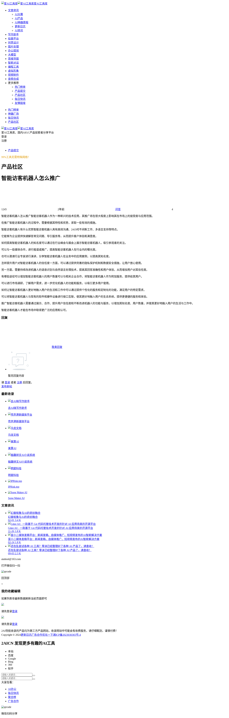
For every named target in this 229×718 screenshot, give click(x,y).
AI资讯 (19, 30)
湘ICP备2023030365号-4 (67, 634)
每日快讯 (20, 99)
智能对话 (13, 62)
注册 (19, 382)
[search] (33, 675)
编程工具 (13, 66)
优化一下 (47, 634)
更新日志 (20, 26)
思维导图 (13, 58)
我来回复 (57, 347)
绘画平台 (13, 38)
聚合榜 (12, 697)
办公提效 (13, 50)
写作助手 (13, 34)
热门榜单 (20, 86)
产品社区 (20, 95)
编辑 (17, 591)
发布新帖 (6, 386)
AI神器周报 (21, 22)
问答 (118, 209)
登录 (7, 382)
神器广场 (13, 113)
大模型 (12, 54)
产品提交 (20, 90)
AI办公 (12, 689)
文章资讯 (13, 10)
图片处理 (13, 46)
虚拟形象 (13, 70)
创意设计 (13, 42)
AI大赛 (19, 14)
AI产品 (19, 18)
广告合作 (37, 634)
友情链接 (20, 103)
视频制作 (13, 74)
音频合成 (13, 78)
